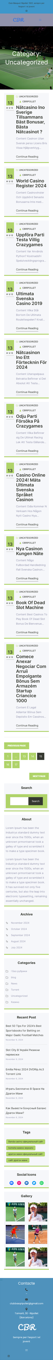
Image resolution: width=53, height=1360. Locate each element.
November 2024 (20, 922)
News (14, 983)
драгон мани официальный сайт (25, 1154)
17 (16, 764)
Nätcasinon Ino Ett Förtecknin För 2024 (31, 360)
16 (7, 764)
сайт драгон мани (17, 1160)
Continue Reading (27, 156)
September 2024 (20, 935)
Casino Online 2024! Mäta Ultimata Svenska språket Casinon (30, 487)
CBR (18, 20)
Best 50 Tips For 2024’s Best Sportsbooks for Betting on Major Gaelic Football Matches (24, 1030)
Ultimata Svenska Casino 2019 (29, 298)
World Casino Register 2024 (31, 183)
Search (35, 801)
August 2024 (18, 941)
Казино (15, 1002)
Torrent (15, 989)
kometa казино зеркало (20, 1147)
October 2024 (19, 928)
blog (13, 977)
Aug (10, 108)
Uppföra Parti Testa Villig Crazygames (30, 239)
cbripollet (29, 101)
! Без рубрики (19, 971)
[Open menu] (40, 20)
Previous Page (17, 745)
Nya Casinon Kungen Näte (29, 551)
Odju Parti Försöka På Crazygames (29, 421)
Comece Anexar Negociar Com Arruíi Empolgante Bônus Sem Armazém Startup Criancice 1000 (31, 678)
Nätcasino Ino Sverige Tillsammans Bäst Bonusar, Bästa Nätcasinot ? (30, 119)
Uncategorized (28, 96)
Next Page (39, 776)
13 (10, 103)
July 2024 (16, 947)
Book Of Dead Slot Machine (30, 605)
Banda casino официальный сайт (25, 1141)
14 (32, 756)
